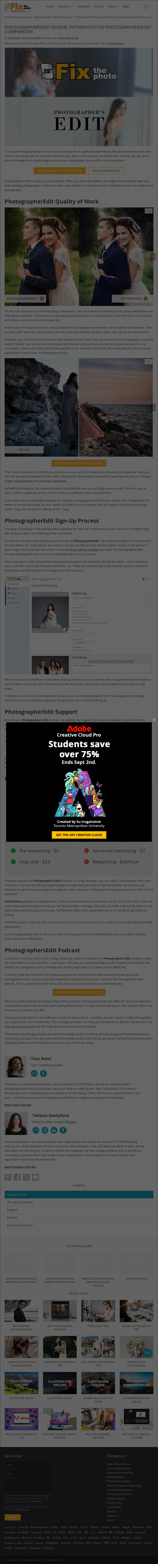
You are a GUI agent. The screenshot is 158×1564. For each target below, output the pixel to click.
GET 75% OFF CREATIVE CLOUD (79, 835)
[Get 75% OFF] (79, 782)
